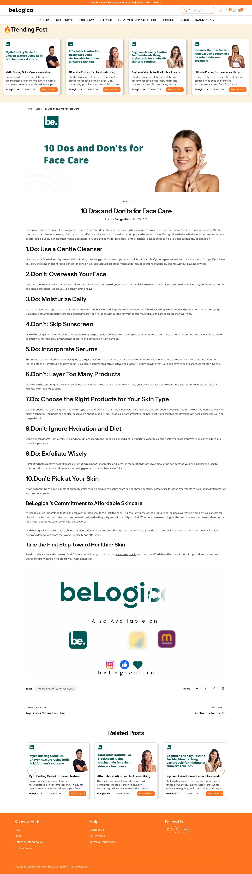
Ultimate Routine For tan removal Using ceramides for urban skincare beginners (217, 74)
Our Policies (97, 836)
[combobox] (198, 10)
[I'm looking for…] (185, 10)
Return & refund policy (29, 842)
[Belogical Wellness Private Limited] (22, 10)
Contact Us (97, 829)
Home (29, 108)
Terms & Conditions (102, 842)
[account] (220, 10)
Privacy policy (23, 848)
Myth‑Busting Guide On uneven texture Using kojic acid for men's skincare (28, 74)
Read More (48, 89)
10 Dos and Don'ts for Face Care (55, 688)
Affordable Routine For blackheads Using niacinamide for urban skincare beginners (92, 74)
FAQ (17, 829)
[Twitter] (176, 829)
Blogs (39, 108)
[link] (197, 688)
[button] (31, 771)
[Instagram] (168, 829)
